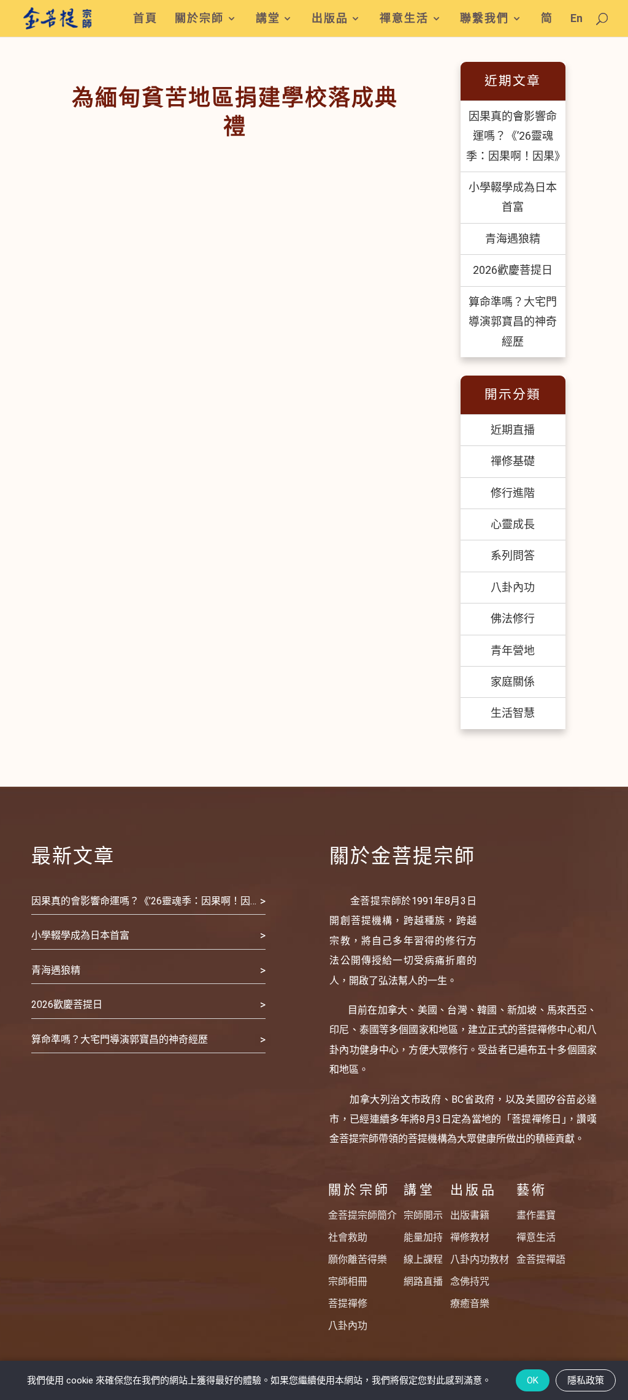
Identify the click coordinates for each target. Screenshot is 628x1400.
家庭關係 (513, 681)
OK (532, 1380)
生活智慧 (513, 712)
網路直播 (423, 1281)
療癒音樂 (469, 1303)
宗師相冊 (347, 1281)
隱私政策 (585, 1380)
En (576, 19)
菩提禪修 (347, 1303)
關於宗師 (199, 19)
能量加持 (423, 1237)
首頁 (145, 19)
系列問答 (513, 555)
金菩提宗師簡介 (362, 1215)
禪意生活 (404, 19)
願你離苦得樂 (357, 1259)
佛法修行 (513, 618)
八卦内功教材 (479, 1259)
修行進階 (513, 492)
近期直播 (513, 429)
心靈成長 (513, 524)
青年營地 (513, 650)
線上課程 (423, 1259)
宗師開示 (423, 1215)
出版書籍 (469, 1215)
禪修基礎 (513, 461)
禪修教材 (469, 1237)
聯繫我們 (484, 19)
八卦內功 (513, 587)
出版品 (330, 19)
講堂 (268, 19)
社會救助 (347, 1237)
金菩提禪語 (540, 1259)
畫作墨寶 (536, 1215)
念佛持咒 (469, 1281)
